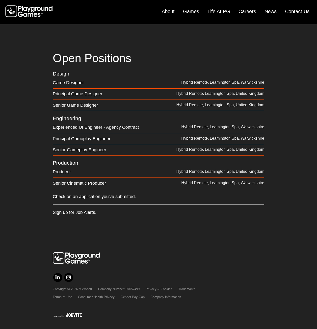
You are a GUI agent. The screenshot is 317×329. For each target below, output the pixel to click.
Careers (247, 11)
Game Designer (68, 82)
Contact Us (297, 11)
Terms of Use (62, 297)
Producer (62, 171)
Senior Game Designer (75, 105)
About (168, 11)
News (270, 11)
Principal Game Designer (77, 93)
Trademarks (186, 289)
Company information (166, 297)
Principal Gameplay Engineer (81, 138)
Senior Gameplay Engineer (79, 149)
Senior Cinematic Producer (79, 183)
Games (191, 11)
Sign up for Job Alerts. (74, 212)
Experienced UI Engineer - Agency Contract (96, 127)
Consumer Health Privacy (96, 297)
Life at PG (219, 11)
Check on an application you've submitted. (94, 196)
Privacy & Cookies (159, 289)
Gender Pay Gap (133, 297)
